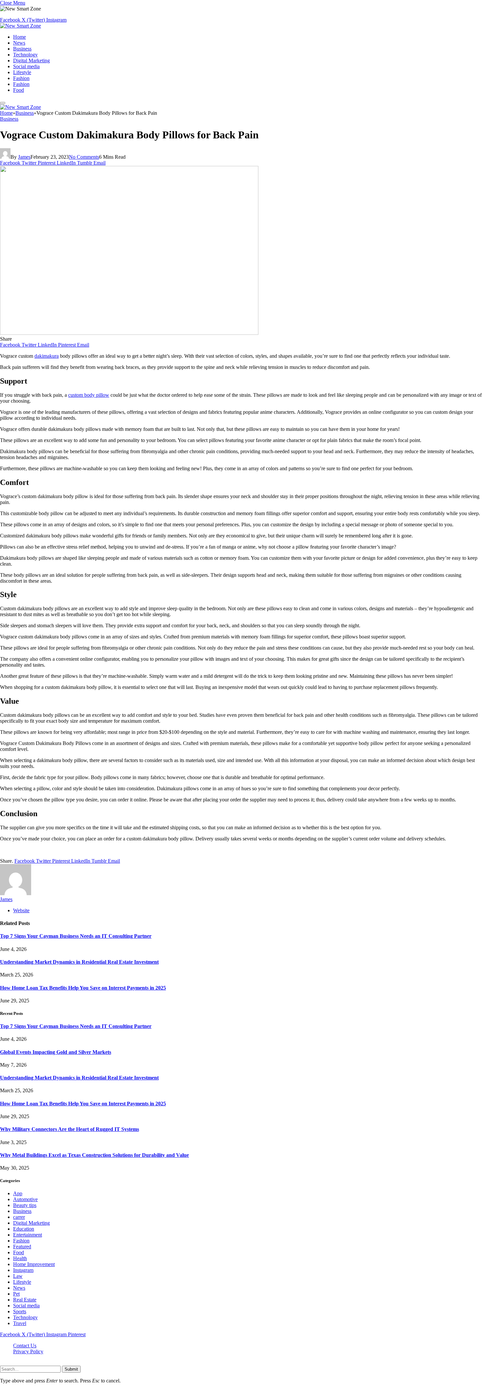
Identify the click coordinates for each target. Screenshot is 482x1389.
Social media (26, 66)
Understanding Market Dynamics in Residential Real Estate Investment (79, 962)
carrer (19, 1217)
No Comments (84, 157)
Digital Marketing (31, 60)
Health (20, 1258)
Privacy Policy (28, 1351)
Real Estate (24, 1299)
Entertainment (27, 1235)
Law (18, 1276)
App (17, 1193)
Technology (25, 54)
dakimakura (46, 356)
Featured (22, 1246)
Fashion (21, 78)
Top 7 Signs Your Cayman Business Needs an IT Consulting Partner (75, 936)
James (24, 157)
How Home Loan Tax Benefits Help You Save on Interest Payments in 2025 (83, 988)
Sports (19, 1311)
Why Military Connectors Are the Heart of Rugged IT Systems (69, 1129)
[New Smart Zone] (20, 26)
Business (22, 48)
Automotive (25, 1199)
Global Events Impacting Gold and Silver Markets (55, 1052)
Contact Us (24, 1345)
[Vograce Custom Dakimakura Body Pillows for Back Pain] (129, 333)
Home (19, 37)
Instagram (23, 1270)
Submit (71, 1369)
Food (18, 90)
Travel (19, 1323)
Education (23, 1229)
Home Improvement (34, 1264)
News (19, 43)
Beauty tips (24, 1205)
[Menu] (2, 103)
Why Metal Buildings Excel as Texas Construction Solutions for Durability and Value (94, 1155)
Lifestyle (22, 72)
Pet (16, 1294)
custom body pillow (88, 395)
